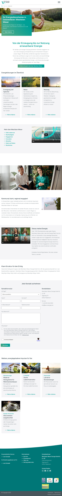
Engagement (9, 136)
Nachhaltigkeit (10, 134)
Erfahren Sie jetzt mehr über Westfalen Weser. (31, 66)
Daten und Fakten (10, 143)
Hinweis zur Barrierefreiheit (54, 494)
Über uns (5, 6)
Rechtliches (9, 145)
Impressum (50, 492)
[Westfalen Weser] (5, 2)
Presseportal (27, 458)
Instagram (43, 471)
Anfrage (3, 291)
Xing (48, 471)
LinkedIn (45, 471)
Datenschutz (25, 335)
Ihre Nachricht (5, 311)
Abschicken (5, 345)
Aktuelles (8, 141)
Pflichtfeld (4, 326)
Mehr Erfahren (8, 32)
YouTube (50, 471)
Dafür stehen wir (10, 132)
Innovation (9, 139)
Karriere (25, 456)
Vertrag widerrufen (28, 462)
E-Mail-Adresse (5, 305)
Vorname (24, 298)
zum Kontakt (6, 456)
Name (3, 298)
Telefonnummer (26, 305)
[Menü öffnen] (59, 2)
